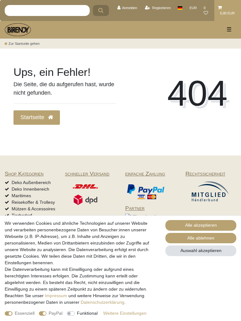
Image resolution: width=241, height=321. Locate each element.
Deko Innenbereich (30, 189)
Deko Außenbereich (31, 182)
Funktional (87, 313)
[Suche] (101, 10)
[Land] (180, 8)
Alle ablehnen (200, 237)
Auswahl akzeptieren (201, 250)
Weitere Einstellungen (125, 313)
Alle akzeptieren (201, 225)
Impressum (56, 295)
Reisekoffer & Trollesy (33, 202)
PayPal (55, 313)
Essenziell (25, 313)
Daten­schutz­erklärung (102, 302)
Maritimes (21, 195)
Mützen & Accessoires (33, 208)
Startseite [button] (33, 117)
